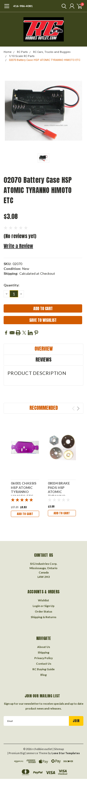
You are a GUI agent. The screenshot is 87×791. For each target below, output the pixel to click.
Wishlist (43, 600)
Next (78, 408)
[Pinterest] (36, 332)
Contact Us (43, 663)
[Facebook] (6, 332)
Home (8, 52)
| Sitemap (58, 749)
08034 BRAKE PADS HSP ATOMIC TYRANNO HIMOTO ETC (59, 491)
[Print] (18, 332)
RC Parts (22, 52)
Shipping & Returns (43, 617)
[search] (63, 6)
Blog (43, 675)
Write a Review (18, 246)
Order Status (43, 611)
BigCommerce (29, 753)
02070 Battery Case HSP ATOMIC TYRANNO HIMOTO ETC (44, 60)
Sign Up (49, 606)
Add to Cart (25, 514)
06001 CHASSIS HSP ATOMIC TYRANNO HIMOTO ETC (23, 489)
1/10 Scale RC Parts (22, 56)
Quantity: (11, 285)
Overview (44, 348)
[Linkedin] (30, 332)
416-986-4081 (23, 6)
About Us (43, 647)
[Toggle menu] (6, 8)
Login (36, 606)
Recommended (43, 408)
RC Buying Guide (43, 669)
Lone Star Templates (65, 753)
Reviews (43, 359)
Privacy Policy (43, 658)
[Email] (12, 332)
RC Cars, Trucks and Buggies (52, 52)
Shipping (43, 652)
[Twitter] (24, 332)
